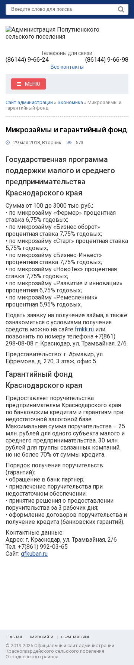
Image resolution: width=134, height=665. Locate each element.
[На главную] (61, 36)
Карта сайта (42, 637)
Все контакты (67, 67)
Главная (14, 637)
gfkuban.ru (34, 553)
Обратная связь (75, 637)
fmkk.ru (84, 329)
